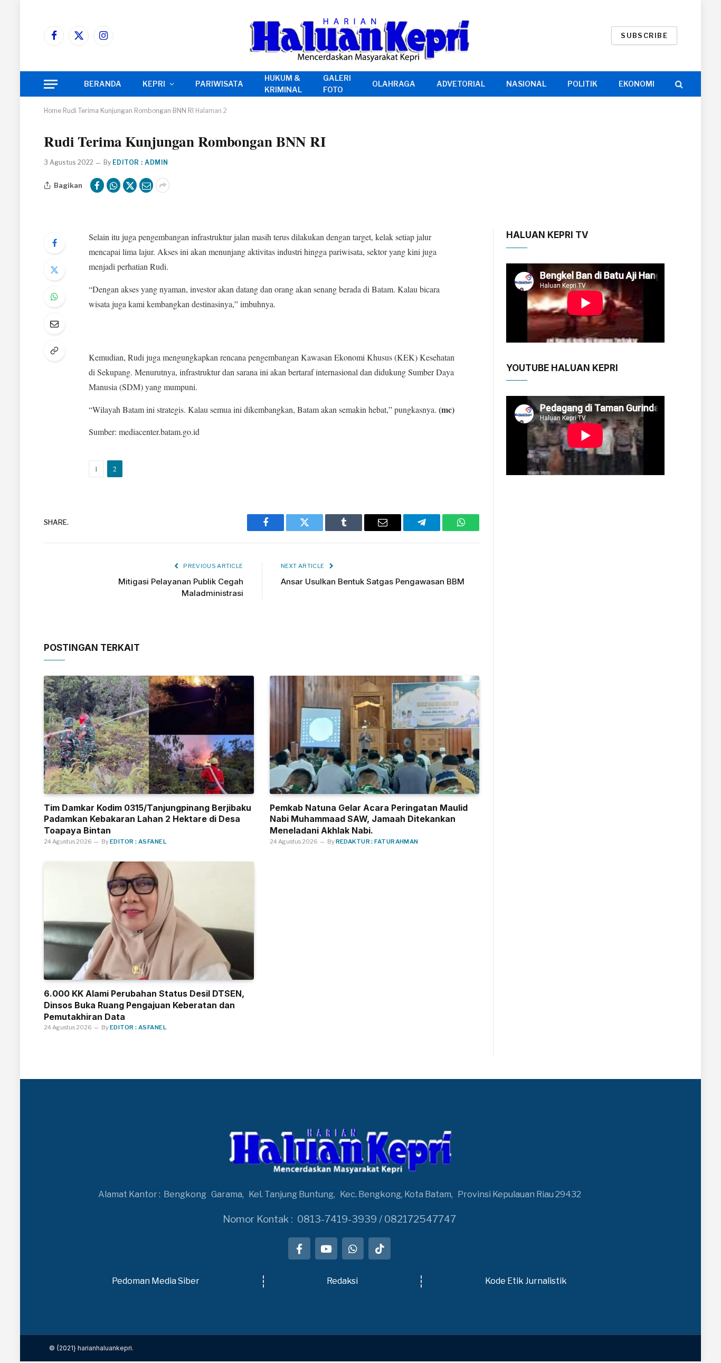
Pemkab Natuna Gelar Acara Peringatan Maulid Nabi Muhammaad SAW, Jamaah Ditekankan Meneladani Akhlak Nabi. (369, 819)
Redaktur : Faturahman (377, 841)
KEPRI (154, 83)
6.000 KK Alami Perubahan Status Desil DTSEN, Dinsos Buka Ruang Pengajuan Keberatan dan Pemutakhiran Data (144, 1005)
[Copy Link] (54, 350)
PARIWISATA (219, 83)
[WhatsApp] (54, 296)
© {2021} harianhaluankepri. (91, 1348)
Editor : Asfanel (138, 841)
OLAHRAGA (393, 83)
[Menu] (51, 84)
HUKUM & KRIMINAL (283, 83)
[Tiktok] (379, 1248)
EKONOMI (636, 83)
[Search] (678, 84)
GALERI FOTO (337, 83)
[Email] (54, 323)
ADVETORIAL (461, 83)
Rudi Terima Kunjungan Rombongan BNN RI (128, 111)
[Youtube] (326, 1248)
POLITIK (582, 83)
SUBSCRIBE (644, 35)
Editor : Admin (140, 162)
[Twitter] (54, 269)
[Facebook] (54, 242)
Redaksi (342, 1281)
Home (52, 111)
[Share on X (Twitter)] (130, 185)
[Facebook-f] (299, 1248)
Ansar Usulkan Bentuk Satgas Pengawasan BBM (372, 581)
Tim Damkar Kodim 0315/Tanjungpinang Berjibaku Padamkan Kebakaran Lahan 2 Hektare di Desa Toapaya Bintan (147, 819)
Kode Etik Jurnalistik (526, 1281)
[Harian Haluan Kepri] (360, 35)
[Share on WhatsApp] (113, 185)
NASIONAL (526, 83)
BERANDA (102, 83)
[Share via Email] (146, 185)
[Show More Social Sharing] (162, 185)
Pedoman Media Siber (156, 1281)
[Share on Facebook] (97, 185)
